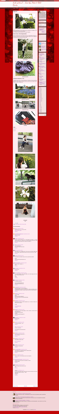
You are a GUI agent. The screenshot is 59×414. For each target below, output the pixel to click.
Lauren (16, 255)
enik (15, 326)
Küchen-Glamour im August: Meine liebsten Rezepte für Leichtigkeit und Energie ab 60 (42, 83)
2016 (40, 95)
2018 (40, 93)
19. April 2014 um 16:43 (19, 326)
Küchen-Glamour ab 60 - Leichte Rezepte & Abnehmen (42, 29)
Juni (39, 103)
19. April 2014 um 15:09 (22, 317)
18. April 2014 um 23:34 (20, 238)
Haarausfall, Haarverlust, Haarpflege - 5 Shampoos (22, 400)
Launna (16, 238)
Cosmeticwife (17, 287)
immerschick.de (41, 69)
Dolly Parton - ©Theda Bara (42, 61)
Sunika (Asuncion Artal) (18, 359)
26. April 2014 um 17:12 (20, 370)
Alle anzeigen (45, 85)
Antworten (16, 231)
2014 (40, 97)
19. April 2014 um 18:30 (21, 338)
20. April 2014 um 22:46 (25, 359)
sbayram (29, 409)
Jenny (16, 228)
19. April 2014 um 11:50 (21, 300)
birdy (15, 244)
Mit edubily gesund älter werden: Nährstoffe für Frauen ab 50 (42, 71)
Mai (39, 104)
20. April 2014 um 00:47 (23, 349)
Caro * (16, 354)
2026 (40, 88)
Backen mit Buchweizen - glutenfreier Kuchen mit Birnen (43, 49)
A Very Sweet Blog (17, 349)
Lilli (15, 250)
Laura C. (16, 322)
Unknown (16, 293)
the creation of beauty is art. (42, 63)
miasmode (16, 300)
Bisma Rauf (16, 268)
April (39, 105)
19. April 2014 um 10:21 (21, 293)
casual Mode (17, 224)
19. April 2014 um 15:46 (20, 322)
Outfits (25, 224)
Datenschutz (20, 8)
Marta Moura (16, 317)
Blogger (35, 409)
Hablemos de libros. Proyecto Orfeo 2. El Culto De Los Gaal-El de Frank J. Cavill (42, 67)
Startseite (14, 8)
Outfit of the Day (21, 224)
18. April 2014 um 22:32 (20, 228)
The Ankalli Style (18, 341)
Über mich (17, 8)
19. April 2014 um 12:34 (21, 309)
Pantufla (16, 344)
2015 (40, 96)
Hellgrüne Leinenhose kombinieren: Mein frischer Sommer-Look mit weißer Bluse (43, 47)
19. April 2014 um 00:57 (19, 250)
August (40, 101)
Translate (43, 25)
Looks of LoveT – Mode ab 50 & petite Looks (42, 82)
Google (18, 407)
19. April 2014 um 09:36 (22, 287)
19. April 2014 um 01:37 (20, 255)
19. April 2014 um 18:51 (20, 344)
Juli (39, 102)
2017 (40, 94)
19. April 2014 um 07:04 (21, 268)
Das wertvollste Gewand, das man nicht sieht (43, 43)
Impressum (24, 8)
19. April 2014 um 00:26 (20, 244)
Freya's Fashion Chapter (18, 230)
